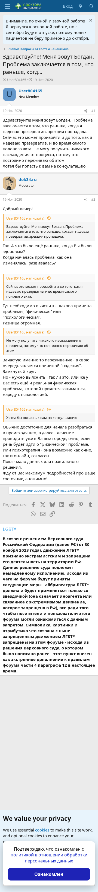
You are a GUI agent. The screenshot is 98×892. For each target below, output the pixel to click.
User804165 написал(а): (25, 218)
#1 (93, 110)
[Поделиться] (85, 111)
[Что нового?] (80, 6)
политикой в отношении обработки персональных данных (49, 858)
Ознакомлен (48, 874)
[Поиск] (91, 6)
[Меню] (7, 6)
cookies (42, 830)
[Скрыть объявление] (90, 21)
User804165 (16, 79)
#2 (93, 199)
